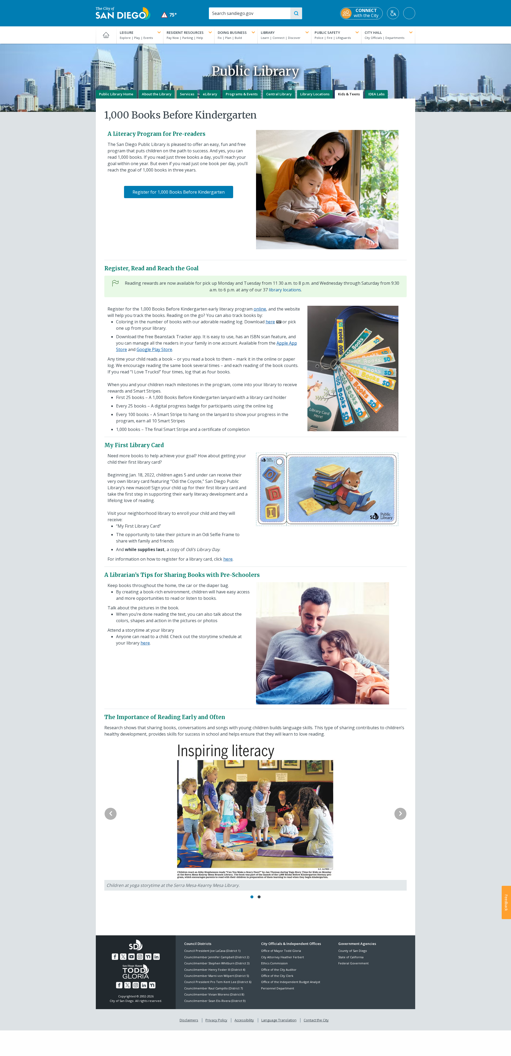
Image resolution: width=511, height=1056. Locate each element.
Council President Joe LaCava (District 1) (212, 951)
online (260, 309)
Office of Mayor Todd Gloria (281, 951)
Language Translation (278, 1020)
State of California (351, 957)
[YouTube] (131, 956)
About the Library (156, 94)
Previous (110, 814)
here (270, 322)
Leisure (126, 32)
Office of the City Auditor (278, 970)
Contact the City (316, 1020)
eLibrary (210, 94)
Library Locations (314, 94)
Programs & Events (242, 94)
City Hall (373, 32)
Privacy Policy (216, 1020)
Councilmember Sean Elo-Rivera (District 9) (214, 1001)
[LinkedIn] (156, 956)
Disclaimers (189, 1020)
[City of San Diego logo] (123, 13)
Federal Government (353, 963)
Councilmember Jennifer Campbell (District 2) (216, 957)
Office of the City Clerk (277, 976)
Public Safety (327, 32)
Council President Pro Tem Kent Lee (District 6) (217, 982)
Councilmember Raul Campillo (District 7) (213, 988)
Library (268, 32)
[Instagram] (140, 956)
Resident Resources (185, 32)
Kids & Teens (349, 94)
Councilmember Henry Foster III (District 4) (214, 970)
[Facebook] (115, 956)
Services (187, 94)
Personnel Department (277, 988)
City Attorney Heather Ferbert (282, 957)
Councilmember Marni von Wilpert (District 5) (216, 976)
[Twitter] (123, 956)
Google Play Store (154, 349)
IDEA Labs (376, 94)
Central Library (279, 94)
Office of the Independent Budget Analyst (290, 982)
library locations (285, 290)
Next (400, 814)
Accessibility (244, 1020)
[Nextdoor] (148, 956)
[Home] (106, 34)
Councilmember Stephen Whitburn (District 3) (216, 963)
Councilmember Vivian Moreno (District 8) (214, 994)
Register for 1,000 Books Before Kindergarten (179, 192)
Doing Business (232, 32)
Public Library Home (116, 94)
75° (169, 14)
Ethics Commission (274, 963)
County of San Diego (352, 951)
